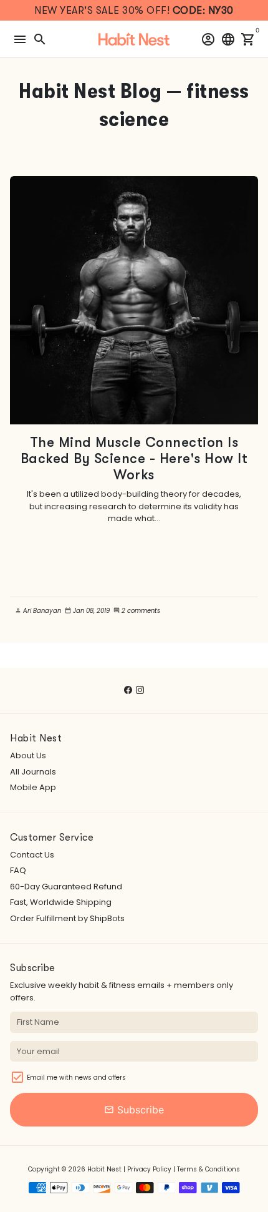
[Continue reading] (134, 300)
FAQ (18, 870)
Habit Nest (104, 1169)
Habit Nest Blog (90, 91)
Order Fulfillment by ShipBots (67, 918)
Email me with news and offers (76, 1077)
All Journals (33, 772)
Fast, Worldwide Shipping (61, 902)
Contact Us (32, 855)
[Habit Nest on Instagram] (140, 690)
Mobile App (33, 787)
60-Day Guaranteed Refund (66, 886)
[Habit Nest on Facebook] (128, 690)
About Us (28, 755)
